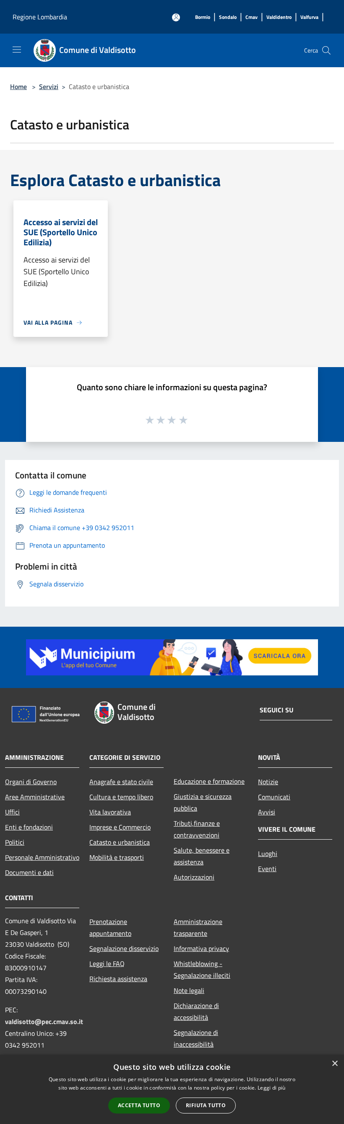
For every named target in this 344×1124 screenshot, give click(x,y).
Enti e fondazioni (29, 827)
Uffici (12, 812)
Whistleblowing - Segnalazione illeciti (202, 969)
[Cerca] (326, 50)
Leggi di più (272, 1087)
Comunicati (274, 797)
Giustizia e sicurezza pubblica (203, 802)
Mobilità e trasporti (116, 857)
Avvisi (266, 812)
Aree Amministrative (35, 797)
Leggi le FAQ (107, 964)
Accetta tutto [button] (139, 1105)
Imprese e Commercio (120, 827)
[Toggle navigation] (17, 50)
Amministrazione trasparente (198, 927)
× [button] (334, 1064)
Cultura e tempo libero (121, 797)
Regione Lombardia (40, 17)
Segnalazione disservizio (124, 948)
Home (18, 86)
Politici (14, 842)
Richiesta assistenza (118, 979)
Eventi (267, 869)
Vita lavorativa (110, 812)
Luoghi (267, 853)
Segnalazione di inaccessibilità (196, 1038)
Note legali (189, 990)
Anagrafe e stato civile (121, 782)
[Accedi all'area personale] (176, 17)
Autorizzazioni (194, 877)
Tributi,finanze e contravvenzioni (197, 829)
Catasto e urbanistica (119, 842)
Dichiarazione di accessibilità (196, 1011)
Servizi (48, 86)
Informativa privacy (201, 948)
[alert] (172, 1089)
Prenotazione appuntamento (110, 927)
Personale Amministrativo (42, 857)
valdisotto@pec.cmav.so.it (44, 1021)
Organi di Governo (31, 782)
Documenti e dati (29, 872)
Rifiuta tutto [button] (206, 1105)
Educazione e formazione (209, 781)
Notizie (268, 782)
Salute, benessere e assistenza (201, 856)
